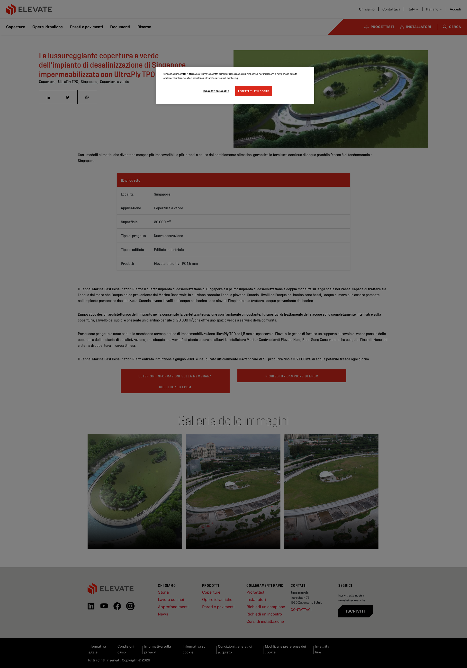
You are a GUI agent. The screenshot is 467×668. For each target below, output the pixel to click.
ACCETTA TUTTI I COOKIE (253, 91)
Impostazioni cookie (216, 90)
